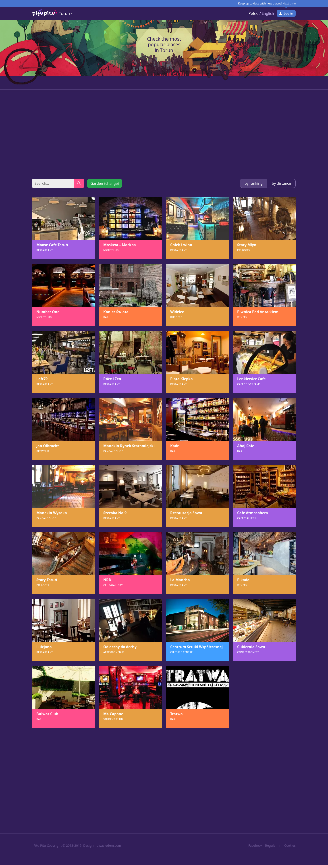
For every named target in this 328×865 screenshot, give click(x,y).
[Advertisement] (164, 134)
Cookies (290, 845)
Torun (64, 13)
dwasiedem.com (109, 845)
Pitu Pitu (39, 845)
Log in (288, 13)
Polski (254, 13)
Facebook (255, 845)
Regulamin (273, 845)
